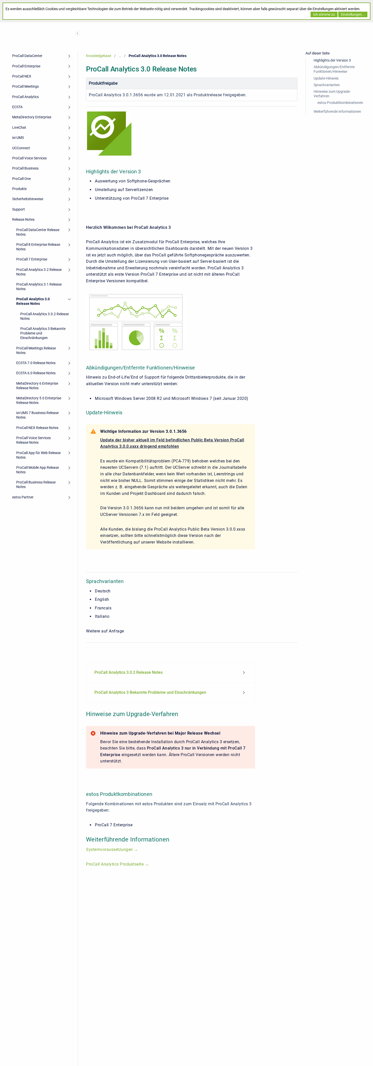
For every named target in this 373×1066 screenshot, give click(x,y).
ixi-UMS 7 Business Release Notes (37, 415)
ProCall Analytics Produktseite (115, 864)
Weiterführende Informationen (337, 111)
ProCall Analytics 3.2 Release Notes (39, 272)
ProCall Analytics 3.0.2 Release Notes (44, 316)
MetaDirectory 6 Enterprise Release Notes (37, 385)
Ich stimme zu (324, 14)
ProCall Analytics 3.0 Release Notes (33, 301)
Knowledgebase (98, 56)
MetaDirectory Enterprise (31, 117)
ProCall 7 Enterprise (31, 259)
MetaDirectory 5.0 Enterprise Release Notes (38, 400)
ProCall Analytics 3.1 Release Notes (39, 286)
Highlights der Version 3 (332, 60)
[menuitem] (170, 673)
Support (18, 209)
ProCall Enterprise (26, 66)
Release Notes (23, 219)
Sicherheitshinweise (27, 199)
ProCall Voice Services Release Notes (33, 440)
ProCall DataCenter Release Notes (37, 232)
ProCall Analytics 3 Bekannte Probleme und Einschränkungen (42, 333)
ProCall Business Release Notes (36, 484)
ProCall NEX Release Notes (37, 428)
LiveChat (19, 127)
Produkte (19, 189)
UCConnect (21, 148)
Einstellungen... (353, 14)
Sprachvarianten (327, 85)
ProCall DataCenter (27, 56)
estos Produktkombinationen (340, 103)
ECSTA (17, 107)
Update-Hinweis (326, 78)
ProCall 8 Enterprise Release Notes (38, 246)
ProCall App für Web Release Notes (38, 455)
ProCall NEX (21, 76)
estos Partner (22, 497)
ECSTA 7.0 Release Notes (36, 363)
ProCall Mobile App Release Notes (37, 469)
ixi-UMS (18, 138)
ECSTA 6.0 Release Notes (36, 373)
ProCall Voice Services (29, 158)
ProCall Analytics (25, 97)
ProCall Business (25, 168)
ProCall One (21, 179)
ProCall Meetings (25, 86)
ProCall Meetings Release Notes (36, 350)
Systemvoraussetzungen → (112, 849)
